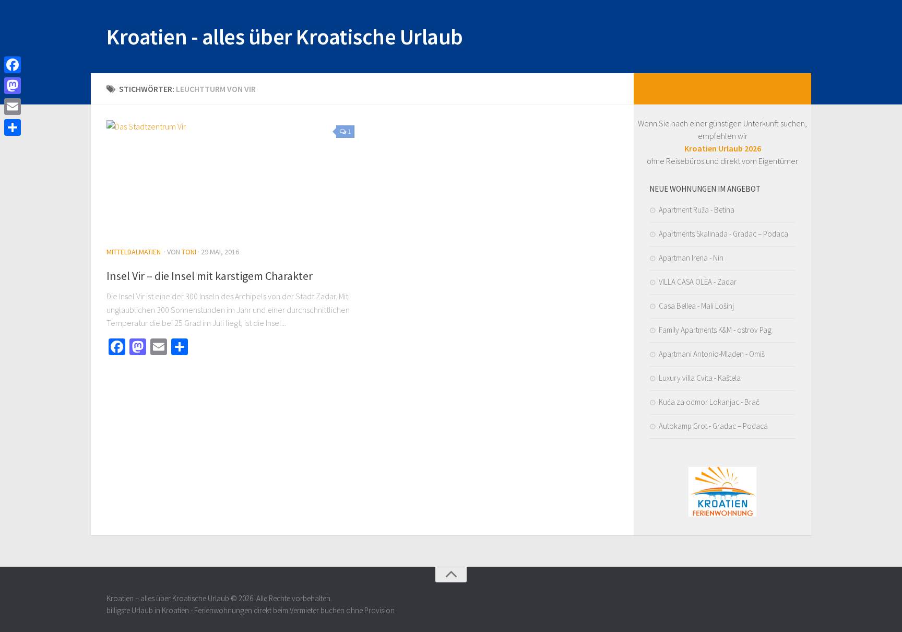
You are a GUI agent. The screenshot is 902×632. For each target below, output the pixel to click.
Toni (189, 251)
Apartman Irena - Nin (691, 258)
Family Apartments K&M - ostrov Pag (715, 330)
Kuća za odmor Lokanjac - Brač (709, 402)
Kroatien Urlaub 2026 (722, 148)
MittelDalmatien (133, 251)
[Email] (12, 106)
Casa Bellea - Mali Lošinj (696, 306)
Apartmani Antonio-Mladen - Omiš (712, 354)
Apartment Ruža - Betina (696, 210)
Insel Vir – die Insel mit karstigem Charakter (209, 275)
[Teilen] (12, 127)
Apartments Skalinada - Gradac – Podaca (723, 234)
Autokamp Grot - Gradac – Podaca (713, 426)
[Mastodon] (12, 85)
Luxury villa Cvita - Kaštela (700, 378)
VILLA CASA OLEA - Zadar (698, 282)
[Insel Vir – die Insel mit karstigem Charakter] (230, 178)
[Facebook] (12, 64)
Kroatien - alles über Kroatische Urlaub (284, 36)
